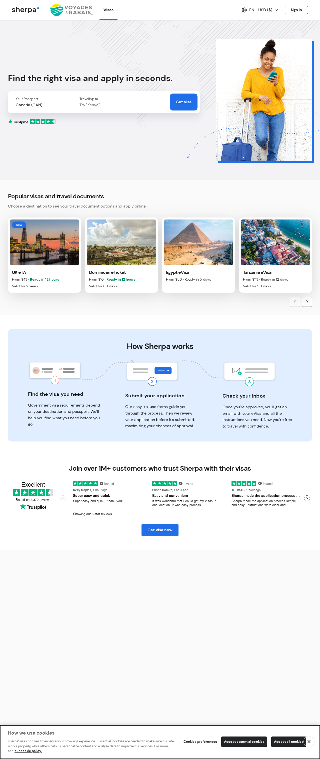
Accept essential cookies (244, 741)
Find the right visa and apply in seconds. (90, 78)
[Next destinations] (307, 302)
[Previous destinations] (295, 302)
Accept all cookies (288, 741)
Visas (109, 9)
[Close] (309, 741)
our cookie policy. (28, 751)
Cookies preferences (200, 741)
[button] (42, 105)
